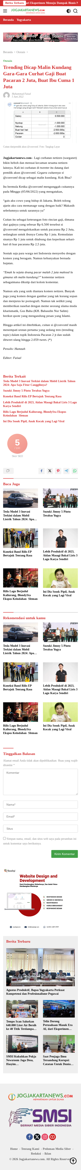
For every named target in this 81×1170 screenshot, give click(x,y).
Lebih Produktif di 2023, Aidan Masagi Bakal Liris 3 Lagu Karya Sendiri (40, 404)
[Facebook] (29, 1137)
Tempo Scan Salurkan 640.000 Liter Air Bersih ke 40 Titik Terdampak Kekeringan (21, 1025)
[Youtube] (52, 1137)
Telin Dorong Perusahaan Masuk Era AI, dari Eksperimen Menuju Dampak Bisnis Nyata (58, 1025)
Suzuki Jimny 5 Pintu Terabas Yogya (26, 390)
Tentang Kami (30, 1148)
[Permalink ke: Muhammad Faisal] (6, 95)
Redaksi (36, 1153)
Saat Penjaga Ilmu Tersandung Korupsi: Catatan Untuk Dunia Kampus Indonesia (57, 1060)
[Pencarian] (75, 11)
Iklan (47, 1153)
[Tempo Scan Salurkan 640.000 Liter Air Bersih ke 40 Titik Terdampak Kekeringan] (22, 1009)
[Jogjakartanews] (28, 10)
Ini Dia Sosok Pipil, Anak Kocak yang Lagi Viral (33, 421)
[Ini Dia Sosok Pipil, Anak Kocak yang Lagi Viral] (60, 578)
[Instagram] (45, 1137)
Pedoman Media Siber (57, 1148)
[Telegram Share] (66, 471)
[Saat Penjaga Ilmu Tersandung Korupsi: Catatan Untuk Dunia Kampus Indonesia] (59, 1044)
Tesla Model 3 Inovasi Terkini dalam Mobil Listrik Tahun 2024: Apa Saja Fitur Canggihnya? (39, 383)
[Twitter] (37, 1137)
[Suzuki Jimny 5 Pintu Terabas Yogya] (60, 498)
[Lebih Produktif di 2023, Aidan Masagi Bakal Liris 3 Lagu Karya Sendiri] (60, 538)
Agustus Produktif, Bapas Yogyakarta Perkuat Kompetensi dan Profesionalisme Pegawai (35, 992)
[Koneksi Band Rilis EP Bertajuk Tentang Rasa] (20, 538)
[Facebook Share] (41, 471)
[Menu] (6, 10)
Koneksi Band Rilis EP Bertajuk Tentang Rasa (32, 396)
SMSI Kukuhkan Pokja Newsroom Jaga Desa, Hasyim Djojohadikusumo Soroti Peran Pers (21, 1060)
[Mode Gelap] (68, 11)
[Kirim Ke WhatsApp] (75, 471)
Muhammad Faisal (21, 93)
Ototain (7, 60)
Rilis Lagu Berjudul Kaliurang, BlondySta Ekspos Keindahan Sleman (34, 413)
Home (14, 1148)
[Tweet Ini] (50, 471)
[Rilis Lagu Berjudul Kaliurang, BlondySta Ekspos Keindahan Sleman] (20, 577)
